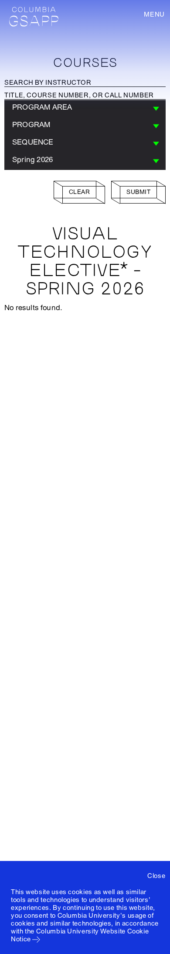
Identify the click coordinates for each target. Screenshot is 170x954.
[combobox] (85, 109)
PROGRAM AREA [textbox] (42, 107)
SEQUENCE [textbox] (33, 142)
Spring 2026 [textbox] (32, 159)
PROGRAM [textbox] (31, 124)
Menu (154, 14)
